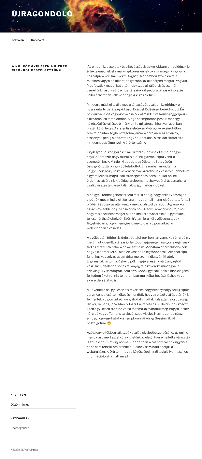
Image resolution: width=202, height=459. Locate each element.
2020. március (20, 404)
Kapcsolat (37, 40)
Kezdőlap (18, 40)
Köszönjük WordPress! (25, 449)
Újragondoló (42, 14)
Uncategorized (20, 428)
